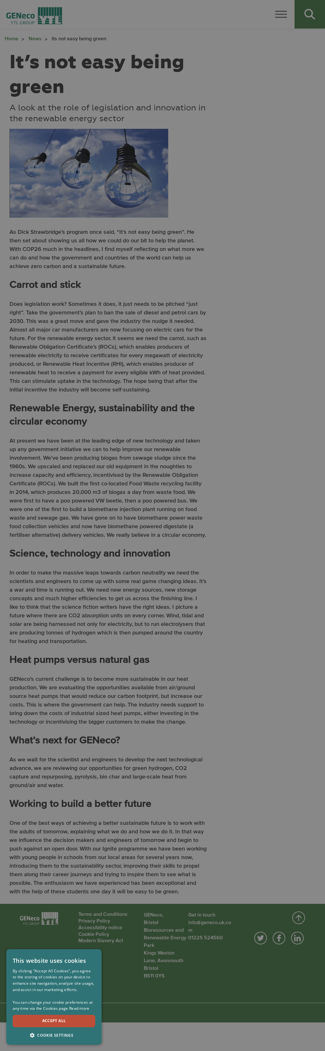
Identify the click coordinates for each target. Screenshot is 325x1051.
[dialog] (54, 997)
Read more (79, 1008)
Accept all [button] (54, 1020)
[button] (54, 1034)
